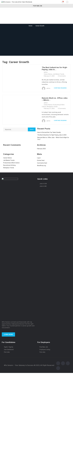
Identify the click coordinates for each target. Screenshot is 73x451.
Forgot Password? (7, 400)
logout (38, 377)
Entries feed (40, 160)
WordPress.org (41, 165)
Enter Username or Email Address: (12, 387)
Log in (39, 158)
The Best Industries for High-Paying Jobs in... (55, 68)
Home (30, 26)
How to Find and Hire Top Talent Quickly (49, 132)
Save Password (6, 405)
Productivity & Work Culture (11, 163)
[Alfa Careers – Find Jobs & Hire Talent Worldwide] (18, 2)
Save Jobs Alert (5, 422)
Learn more (8, 334)
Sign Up (16, 400)
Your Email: (4, 438)
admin (46, 72)
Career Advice (48, 74)
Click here (44, 433)
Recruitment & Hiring (9, 165)
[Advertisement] (36, 41)
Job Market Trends (58, 74)
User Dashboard (9, 349)
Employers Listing (45, 349)
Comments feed (42, 163)
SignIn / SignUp (8, 347)
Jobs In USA (43, 183)
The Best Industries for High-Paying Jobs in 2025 (51, 135)
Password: (4, 392)
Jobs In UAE (43, 186)
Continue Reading (60, 88)
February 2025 (41, 148)
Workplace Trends (52, 106)
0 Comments (62, 76)
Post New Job (37, 6)
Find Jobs (7, 352)
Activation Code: (6, 444)
